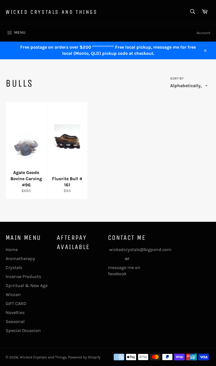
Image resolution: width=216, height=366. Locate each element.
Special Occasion (23, 330)
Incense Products (23, 276)
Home (12, 249)
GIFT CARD (16, 303)
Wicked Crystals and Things (52, 12)
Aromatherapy (20, 258)
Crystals (14, 267)
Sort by (177, 78)
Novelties (15, 312)
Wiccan (13, 294)
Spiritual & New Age (27, 285)
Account (203, 33)
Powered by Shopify (84, 357)
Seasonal (15, 321)
